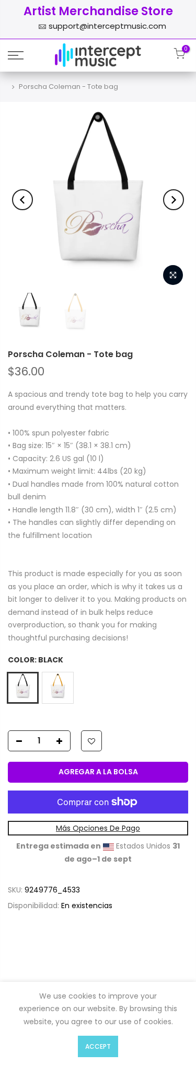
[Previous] (22, 199)
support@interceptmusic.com (107, 25)
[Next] (173, 199)
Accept (98, 1046)
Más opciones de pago (98, 828)
